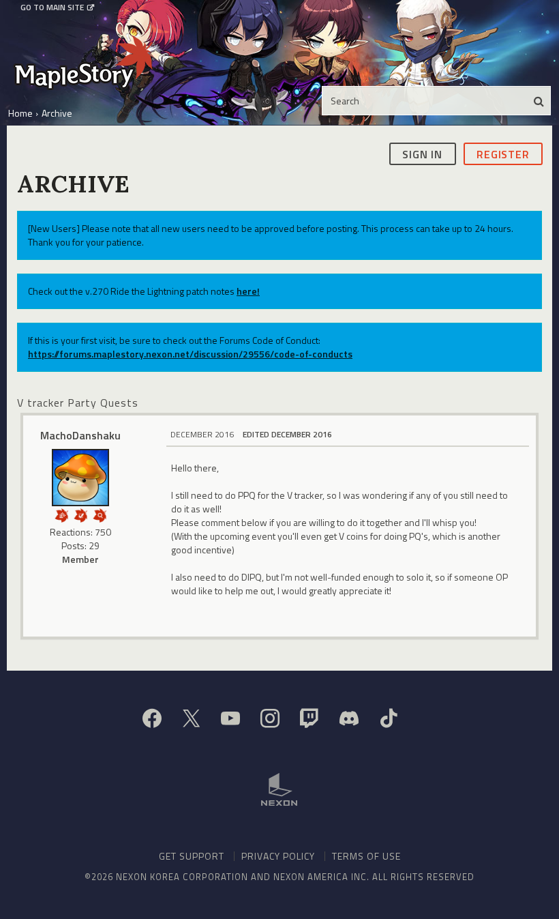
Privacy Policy (278, 856)
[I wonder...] (99, 514)
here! (248, 291)
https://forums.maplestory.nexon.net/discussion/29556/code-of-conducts (190, 354)
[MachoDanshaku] (80, 477)
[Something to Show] (61, 514)
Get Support (191, 856)
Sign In (422, 154)
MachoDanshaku (80, 435)
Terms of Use (366, 856)
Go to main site (52, 7)
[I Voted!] (80, 514)
